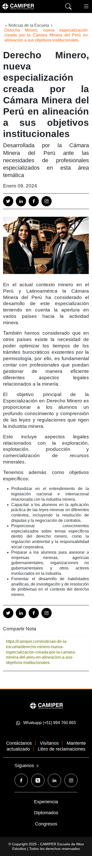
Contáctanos (19, 743)
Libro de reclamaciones (61, 749)
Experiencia (46, 801)
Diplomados (46, 812)
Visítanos (49, 743)
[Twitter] (8, 201)
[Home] (25, 6)
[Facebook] (34, 201)
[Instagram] (46, 201)
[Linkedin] (21, 201)
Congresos (46, 823)
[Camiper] (46, 705)
